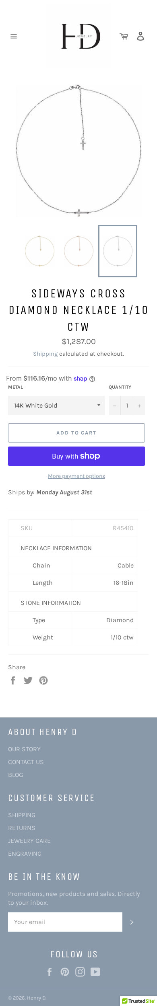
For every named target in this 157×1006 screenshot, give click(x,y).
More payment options (76, 476)
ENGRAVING (24, 853)
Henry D (36, 998)
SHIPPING (21, 815)
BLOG (15, 775)
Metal (15, 387)
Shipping (45, 353)
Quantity (120, 387)
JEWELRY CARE (29, 840)
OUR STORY (24, 749)
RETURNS (21, 828)
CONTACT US (26, 762)
